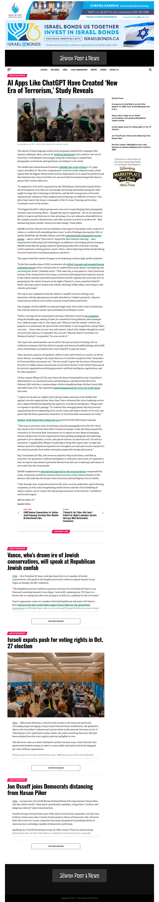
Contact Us (114, 69)
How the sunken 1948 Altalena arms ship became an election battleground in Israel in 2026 (131, 147)
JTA (15, 576)
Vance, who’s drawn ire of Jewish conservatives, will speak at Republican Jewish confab (129, 118)
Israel (65, 69)
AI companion (92, 315)
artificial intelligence (64, 154)
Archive (94, 69)
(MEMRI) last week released (73, 167)
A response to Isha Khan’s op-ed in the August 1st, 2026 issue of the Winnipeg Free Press (131, 106)
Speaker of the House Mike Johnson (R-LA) (38, 419)
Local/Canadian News (79, 69)
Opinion (103, 69)
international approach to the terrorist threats (63, 471)
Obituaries (55, 69)
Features (43, 69)
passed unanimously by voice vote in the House (77, 387)
